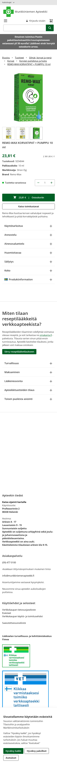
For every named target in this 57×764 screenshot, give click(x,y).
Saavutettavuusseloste (14, 622)
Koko (7, 270)
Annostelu (10, 234)
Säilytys (9, 261)
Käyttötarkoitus (13, 225)
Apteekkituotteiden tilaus (19, 390)
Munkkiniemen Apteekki (31, 11)
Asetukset (11, 757)
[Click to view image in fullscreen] (28, 97)
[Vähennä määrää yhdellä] (38, 182)
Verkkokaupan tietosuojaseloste (19, 609)
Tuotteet (19, 57)
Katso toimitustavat (28, 206)
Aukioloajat (6, 2)
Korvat (10, 60)
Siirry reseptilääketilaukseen (19, 351)
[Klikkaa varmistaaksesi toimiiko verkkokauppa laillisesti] (28, 655)
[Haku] (50, 28)
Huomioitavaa (12, 252)
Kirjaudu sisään (37, 20)
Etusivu (6, 57)
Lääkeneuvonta (13, 381)
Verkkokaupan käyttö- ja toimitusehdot (22, 616)
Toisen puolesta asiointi (18, 399)
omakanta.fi (46, 335)
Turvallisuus (11, 363)
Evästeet (6, 613)
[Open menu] (5, 21)
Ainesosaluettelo (14, 243)
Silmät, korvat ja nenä (40, 57)
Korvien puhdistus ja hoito (33, 60)
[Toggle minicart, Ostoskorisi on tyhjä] (51, 20)
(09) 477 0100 (9, 562)
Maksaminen (12, 372)
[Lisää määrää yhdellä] (51, 182)
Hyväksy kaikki (13, 750)
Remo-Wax (15, 174)
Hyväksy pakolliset (36, 750)
